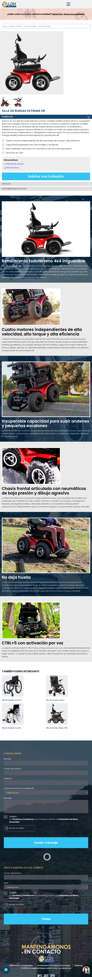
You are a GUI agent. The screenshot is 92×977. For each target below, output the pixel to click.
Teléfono (8, 778)
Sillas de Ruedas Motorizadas (45, 26)
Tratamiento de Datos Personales (53, 965)
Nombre (7, 759)
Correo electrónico (12, 768)
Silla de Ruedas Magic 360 (56, 728)
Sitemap (79, 965)
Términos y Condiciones (21, 965)
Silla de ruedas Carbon (55, 700)
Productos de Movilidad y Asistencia (15, 26)
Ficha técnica (12, 167)
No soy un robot (16, 828)
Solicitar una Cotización (46, 176)
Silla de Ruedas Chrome (12, 700)
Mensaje (8, 798)
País (6, 883)
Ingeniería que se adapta (69, 14)
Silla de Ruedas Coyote (11, 728)
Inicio (5, 26)
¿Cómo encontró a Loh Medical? (19, 788)
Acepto (12, 816)
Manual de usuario (15, 163)
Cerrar (90, 10)
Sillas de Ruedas (30, 26)
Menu (68, 4)
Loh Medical (9, 4)
